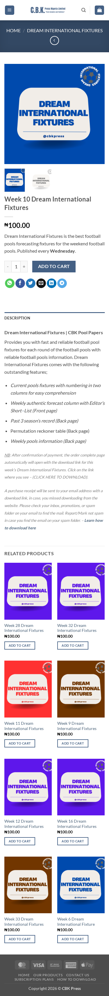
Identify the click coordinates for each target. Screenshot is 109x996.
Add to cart (54, 266)
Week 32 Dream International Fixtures (77, 628)
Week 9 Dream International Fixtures (77, 726)
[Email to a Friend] (41, 283)
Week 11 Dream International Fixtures (24, 726)
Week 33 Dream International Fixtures (24, 922)
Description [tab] (17, 318)
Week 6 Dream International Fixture (76, 922)
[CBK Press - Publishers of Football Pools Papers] (48, 10)
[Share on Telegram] (62, 283)
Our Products (47, 975)
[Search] (83, 10)
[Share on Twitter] (30, 283)
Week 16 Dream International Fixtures (77, 824)
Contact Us (77, 975)
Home (13, 30)
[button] (9, 10)
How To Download (76, 979)
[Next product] (54, 40)
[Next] (95, 114)
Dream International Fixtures (65, 30)
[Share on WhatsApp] (10, 283)
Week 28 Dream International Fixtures (24, 628)
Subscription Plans (34, 979)
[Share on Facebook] (20, 283)
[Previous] (13, 114)
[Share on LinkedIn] (51, 283)
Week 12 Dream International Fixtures (24, 824)
